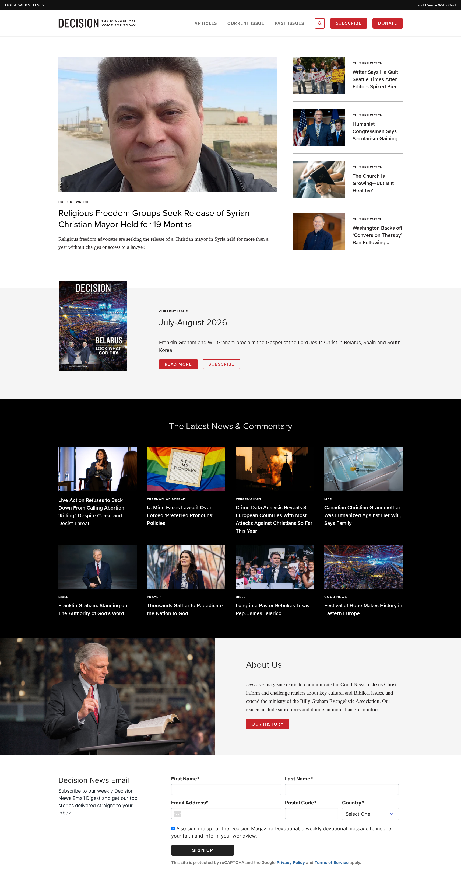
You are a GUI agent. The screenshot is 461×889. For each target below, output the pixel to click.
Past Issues (289, 23)
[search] (320, 23)
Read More (178, 364)
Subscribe (349, 23)
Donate (387, 23)
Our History (268, 724)
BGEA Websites (22, 5)
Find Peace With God (436, 5)
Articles (206, 23)
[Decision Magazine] (97, 23)
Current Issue (245, 23)
